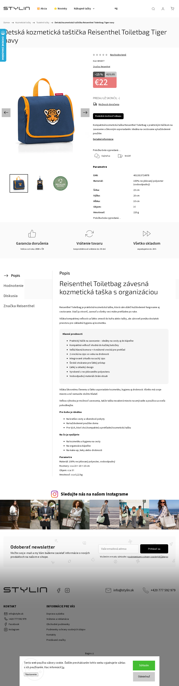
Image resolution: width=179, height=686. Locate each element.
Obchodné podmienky (58, 624)
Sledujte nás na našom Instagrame (94, 494)
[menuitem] (42, 8)
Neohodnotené (118, 55)
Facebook (58, 590)
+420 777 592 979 (163, 590)
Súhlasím (144, 665)
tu (63, 667)
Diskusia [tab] (10, 296)
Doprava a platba (55, 614)
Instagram (67, 590)
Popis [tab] (15, 275)
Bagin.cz (89, 653)
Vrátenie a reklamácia (57, 619)
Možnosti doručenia (109, 104)
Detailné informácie (103, 139)
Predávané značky (56, 640)
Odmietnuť (144, 676)
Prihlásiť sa (154, 548)
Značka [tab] (18, 306)
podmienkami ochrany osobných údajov (148, 556)
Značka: (101, 66)
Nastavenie (31, 674)
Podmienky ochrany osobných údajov (65, 629)
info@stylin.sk (123, 590)
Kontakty (51, 635)
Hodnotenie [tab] (13, 285)
